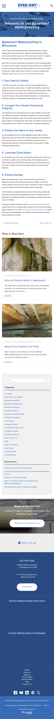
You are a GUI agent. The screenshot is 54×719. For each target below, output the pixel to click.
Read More (8, 296)
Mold (6, 441)
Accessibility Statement (27, 709)
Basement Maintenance (13, 404)
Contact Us (27, 587)
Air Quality (8, 394)
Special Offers (27, 679)
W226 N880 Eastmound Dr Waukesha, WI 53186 (27, 566)
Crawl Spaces (9, 421)
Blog (27, 682)
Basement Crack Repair (13, 397)
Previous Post (12, 223)
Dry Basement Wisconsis (14, 428)
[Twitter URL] (38, 692)
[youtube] (21, 692)
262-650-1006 (27, 561)
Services (27, 675)
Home (27, 670)
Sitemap (46, 705)
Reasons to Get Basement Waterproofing (27, 25)
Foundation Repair (11, 431)
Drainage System (11, 424)
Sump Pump (9, 448)
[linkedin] (27, 692)
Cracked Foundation (12, 418)
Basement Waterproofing (33, 19)
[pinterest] (33, 692)
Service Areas (27, 677)
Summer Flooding (11, 445)
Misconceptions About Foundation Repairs (20, 487)
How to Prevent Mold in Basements (25, 280)
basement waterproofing (23, 74)
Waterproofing (10, 455)
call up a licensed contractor (35, 210)
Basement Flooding (11, 401)
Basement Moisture (12, 407)
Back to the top (29, 543)
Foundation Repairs (11, 435)
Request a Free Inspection (27, 523)
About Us (27, 672)
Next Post (44, 223)
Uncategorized (10, 452)
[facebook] (15, 692)
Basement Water (11, 411)
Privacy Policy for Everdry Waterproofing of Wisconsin (23, 705)
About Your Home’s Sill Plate (22, 346)
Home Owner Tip (35, 342)
